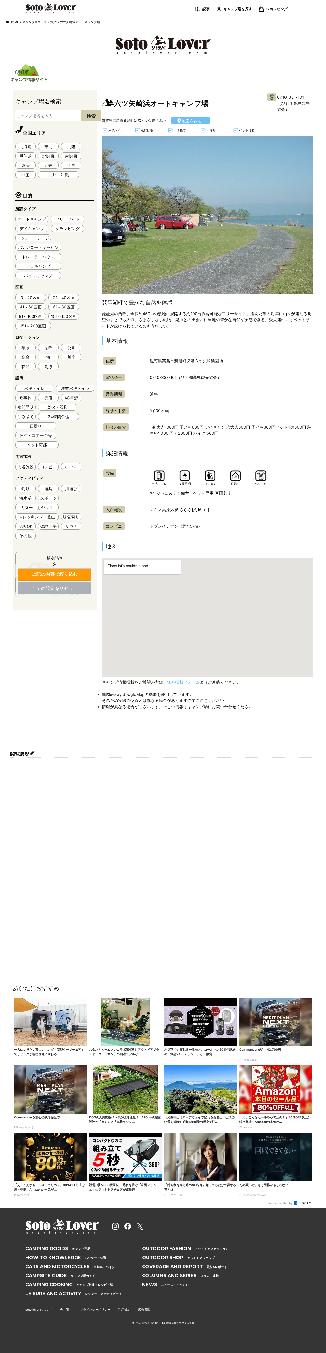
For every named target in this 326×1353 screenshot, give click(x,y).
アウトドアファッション (185, 1248)
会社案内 (66, 1310)
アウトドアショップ (178, 1257)
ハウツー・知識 (65, 1257)
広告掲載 (144, 1310)
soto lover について (38, 1310)
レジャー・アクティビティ (73, 1293)
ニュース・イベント (165, 1284)
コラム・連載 (180, 1275)
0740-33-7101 (290, 97)
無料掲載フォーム (183, 682)
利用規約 (124, 1310)
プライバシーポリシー (95, 1310)
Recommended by (280, 1203)
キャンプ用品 (57, 1248)
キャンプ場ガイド (60, 1275)
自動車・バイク (70, 1267)
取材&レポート (184, 1267)
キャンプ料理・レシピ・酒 (69, 1284)
